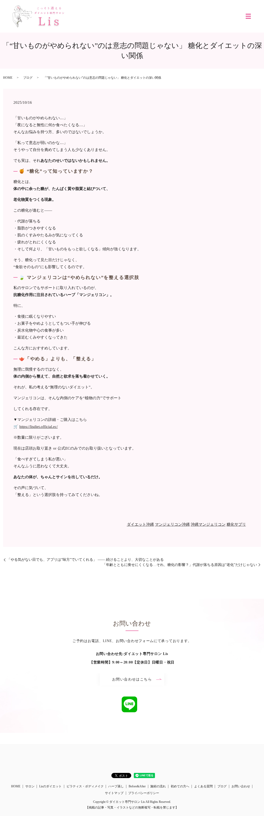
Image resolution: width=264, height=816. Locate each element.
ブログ (27, 77)
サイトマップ (114, 793)
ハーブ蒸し (116, 786)
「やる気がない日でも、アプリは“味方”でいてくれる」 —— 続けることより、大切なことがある (85, 560)
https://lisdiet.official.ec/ (38, 427)
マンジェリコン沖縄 (172, 524)
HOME (7, 77)
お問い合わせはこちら (132, 679)
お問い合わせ (241, 786)
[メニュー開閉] (248, 16)
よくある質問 (203, 786)
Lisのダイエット (50, 786)
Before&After (137, 786)
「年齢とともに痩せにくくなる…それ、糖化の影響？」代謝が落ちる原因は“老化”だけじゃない (179, 565)
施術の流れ (158, 786)
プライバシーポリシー (143, 793)
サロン (30, 786)
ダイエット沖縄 (140, 524)
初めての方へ (180, 786)
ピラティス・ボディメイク (85, 786)
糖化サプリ (236, 524)
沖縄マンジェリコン (208, 524)
